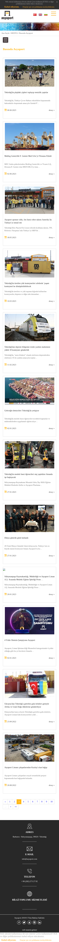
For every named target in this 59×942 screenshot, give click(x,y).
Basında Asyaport (26, 33)
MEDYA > (15, 33)
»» (16, 806)
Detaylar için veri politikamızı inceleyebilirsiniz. (39, 7)
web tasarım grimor (29, 930)
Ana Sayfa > (6, 33)
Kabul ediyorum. (11, 7)
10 (52, 802)
